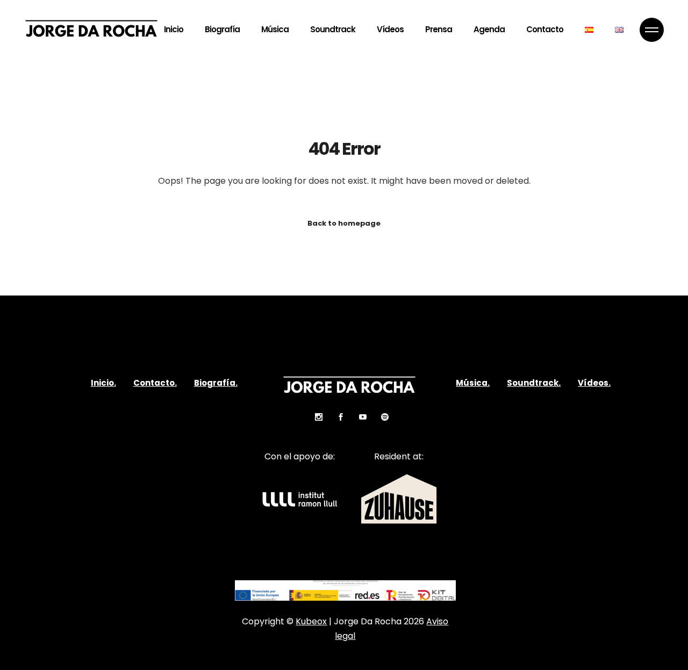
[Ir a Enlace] (652, 30)
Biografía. (216, 382)
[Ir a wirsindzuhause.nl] (399, 499)
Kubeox (311, 621)
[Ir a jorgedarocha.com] (589, 29)
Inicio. (103, 382)
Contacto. (155, 382)
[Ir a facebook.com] (333, 417)
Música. (473, 382)
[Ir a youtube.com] (356, 417)
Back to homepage (344, 223)
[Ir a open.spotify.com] (378, 417)
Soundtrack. (534, 382)
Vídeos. (594, 382)
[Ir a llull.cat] (300, 499)
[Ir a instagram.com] (312, 417)
